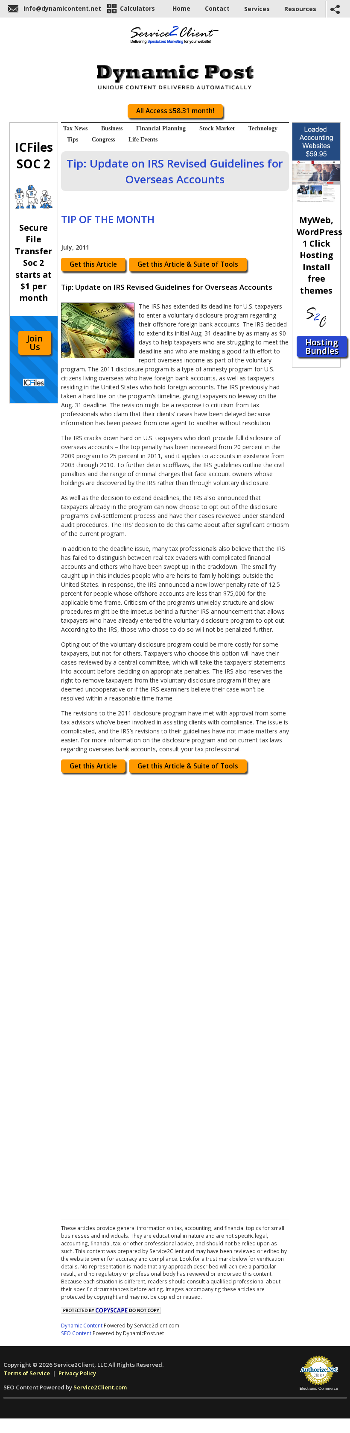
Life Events (143, 139)
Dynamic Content (81, 1325)
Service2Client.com (100, 1387)
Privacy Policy (77, 1373)
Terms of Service (26, 1373)
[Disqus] (175, 885)
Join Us (35, 343)
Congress (103, 139)
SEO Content (76, 1333)
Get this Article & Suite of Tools (187, 264)
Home (181, 8)
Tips (72, 139)
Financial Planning (161, 128)
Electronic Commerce (319, 1388)
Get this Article (93, 264)
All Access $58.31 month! (175, 110)
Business (111, 128)
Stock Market (217, 128)
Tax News (75, 128)
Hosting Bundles (321, 346)
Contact (217, 8)
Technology (262, 128)
